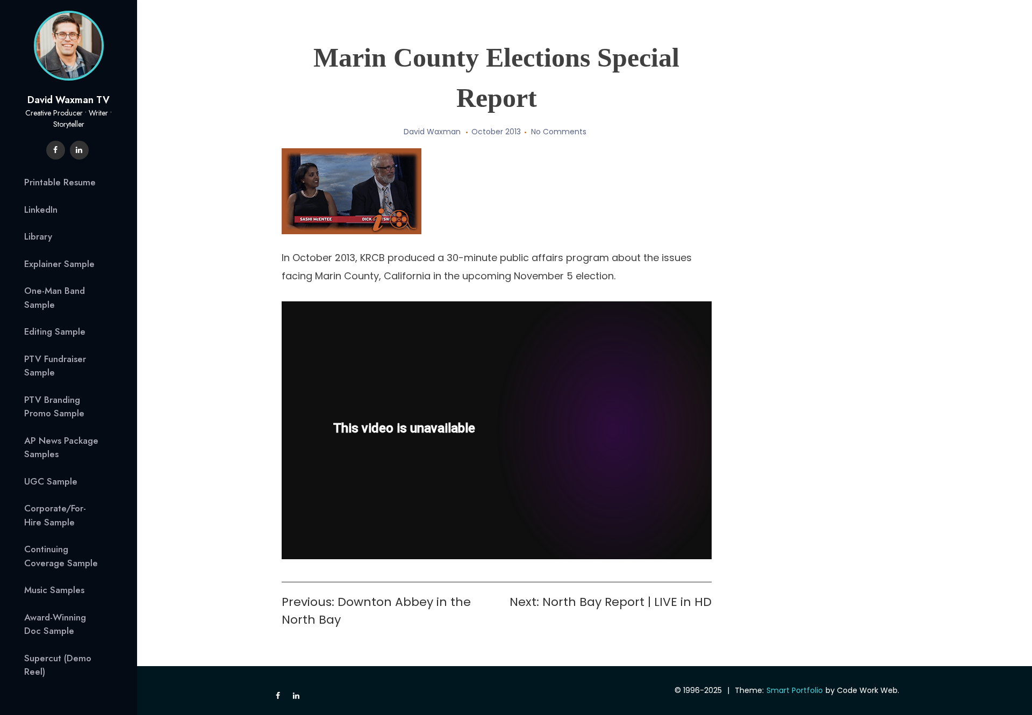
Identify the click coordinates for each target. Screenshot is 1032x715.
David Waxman (432, 131)
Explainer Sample (59, 263)
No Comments (558, 131)
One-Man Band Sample (54, 297)
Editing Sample (54, 331)
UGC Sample (50, 481)
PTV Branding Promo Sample (54, 406)
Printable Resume (60, 182)
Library (38, 236)
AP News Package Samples (61, 447)
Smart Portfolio (794, 690)
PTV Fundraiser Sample (55, 365)
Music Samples (54, 589)
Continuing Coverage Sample (61, 556)
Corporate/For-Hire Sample (55, 515)
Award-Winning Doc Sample (55, 624)
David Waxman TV (68, 100)
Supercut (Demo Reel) (57, 665)
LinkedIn (41, 209)
